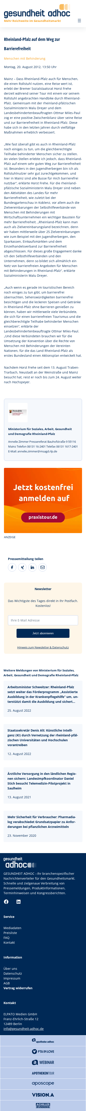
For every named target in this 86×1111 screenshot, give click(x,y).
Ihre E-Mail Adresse (25, 620)
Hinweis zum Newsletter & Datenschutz (43, 647)
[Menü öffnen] (79, 20)
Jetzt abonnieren (43, 633)
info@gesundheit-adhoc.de (24, 1029)
